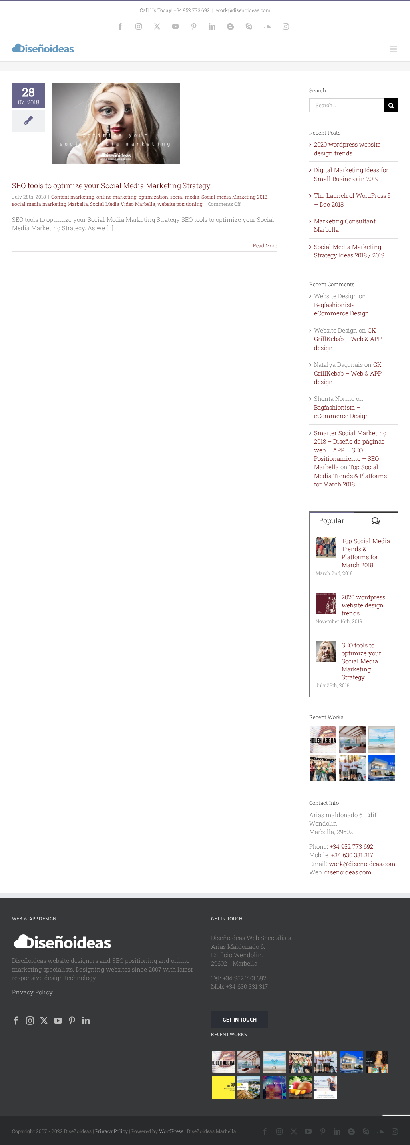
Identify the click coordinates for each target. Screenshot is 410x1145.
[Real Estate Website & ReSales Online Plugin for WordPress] (381, 739)
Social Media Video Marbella (122, 204)
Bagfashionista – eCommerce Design (341, 309)
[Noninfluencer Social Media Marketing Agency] (223, 1087)
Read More (265, 245)
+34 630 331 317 (352, 855)
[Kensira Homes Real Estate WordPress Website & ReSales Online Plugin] (352, 739)
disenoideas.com (348, 872)
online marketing (116, 196)
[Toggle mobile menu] (394, 49)
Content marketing (72, 196)
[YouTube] (58, 1021)
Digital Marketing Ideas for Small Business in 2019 (351, 174)
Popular (331, 520)
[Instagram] (30, 1021)
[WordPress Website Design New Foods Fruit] (300, 1087)
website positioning (180, 204)
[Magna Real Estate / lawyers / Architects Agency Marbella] (381, 768)
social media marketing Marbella (50, 204)
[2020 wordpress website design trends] (326, 597)
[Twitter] (44, 1021)
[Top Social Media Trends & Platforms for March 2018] (326, 541)
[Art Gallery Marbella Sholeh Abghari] (323, 739)
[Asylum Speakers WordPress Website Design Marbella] (274, 1087)
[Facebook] (16, 1021)
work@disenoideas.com (243, 10)
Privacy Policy (32, 992)
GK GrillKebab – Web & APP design (348, 339)
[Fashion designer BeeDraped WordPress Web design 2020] (377, 1062)
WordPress (171, 1131)
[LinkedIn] (86, 1021)
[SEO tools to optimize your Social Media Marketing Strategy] (326, 645)
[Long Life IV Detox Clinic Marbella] (326, 1087)
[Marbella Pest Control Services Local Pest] (352, 768)
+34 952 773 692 (351, 846)
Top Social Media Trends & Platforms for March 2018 (350, 475)
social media (184, 196)
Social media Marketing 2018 (234, 196)
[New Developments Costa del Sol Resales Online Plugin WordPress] (249, 1087)
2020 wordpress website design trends (347, 148)
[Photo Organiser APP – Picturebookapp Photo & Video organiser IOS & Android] (323, 768)
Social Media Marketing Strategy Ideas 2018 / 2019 (349, 251)
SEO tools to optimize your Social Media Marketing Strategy (111, 185)
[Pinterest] (72, 1021)
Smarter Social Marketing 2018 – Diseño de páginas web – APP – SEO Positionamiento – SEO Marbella (350, 450)
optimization (153, 196)
